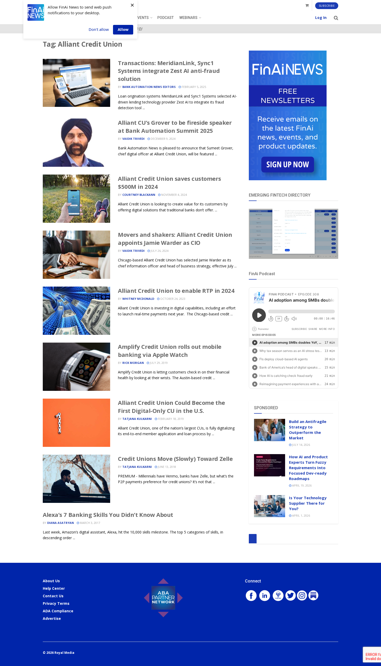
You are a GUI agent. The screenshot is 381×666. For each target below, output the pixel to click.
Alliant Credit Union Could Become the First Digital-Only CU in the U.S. (171, 406)
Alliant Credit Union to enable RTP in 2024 (176, 290)
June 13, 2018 (166, 467)
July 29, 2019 (158, 363)
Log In (321, 17)
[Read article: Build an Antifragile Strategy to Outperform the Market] (269, 430)
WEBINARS (188, 18)
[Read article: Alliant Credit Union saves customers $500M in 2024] (76, 199)
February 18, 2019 (170, 419)
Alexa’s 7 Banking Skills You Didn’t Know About (108, 514)
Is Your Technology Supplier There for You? (308, 503)
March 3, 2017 (89, 523)
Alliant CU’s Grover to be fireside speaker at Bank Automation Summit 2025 (175, 126)
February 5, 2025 (193, 87)
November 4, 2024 (173, 195)
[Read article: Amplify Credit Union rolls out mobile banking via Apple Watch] (76, 367)
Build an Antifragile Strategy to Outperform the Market (307, 429)
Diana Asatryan (60, 523)
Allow (123, 29)
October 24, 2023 (172, 299)
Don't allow (99, 29)
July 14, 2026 (300, 445)
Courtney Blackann (138, 195)
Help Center (54, 588)
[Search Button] (336, 17)
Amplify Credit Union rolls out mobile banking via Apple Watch (169, 350)
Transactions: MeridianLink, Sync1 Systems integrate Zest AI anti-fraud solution (169, 71)
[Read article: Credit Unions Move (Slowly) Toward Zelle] (76, 479)
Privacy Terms (56, 603)
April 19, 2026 (301, 485)
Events (142, 18)
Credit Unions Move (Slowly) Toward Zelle (175, 458)
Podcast (165, 18)
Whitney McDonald (138, 299)
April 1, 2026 (300, 515)
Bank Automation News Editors (149, 87)
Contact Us (53, 595)
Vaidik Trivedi (133, 139)
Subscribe (327, 6)
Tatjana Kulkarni (137, 419)
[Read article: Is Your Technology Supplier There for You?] (269, 506)
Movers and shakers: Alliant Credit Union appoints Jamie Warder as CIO (175, 238)
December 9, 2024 (162, 139)
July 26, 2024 (159, 251)
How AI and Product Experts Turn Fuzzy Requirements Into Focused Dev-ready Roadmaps (308, 467)
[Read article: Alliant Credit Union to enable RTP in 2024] (76, 311)
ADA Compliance (58, 610)
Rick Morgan (133, 363)
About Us (51, 580)
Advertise (52, 618)
